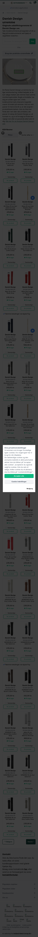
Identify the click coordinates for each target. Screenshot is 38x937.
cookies (12, 453)
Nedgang (30, 489)
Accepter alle (19, 476)
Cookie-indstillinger (19, 481)
